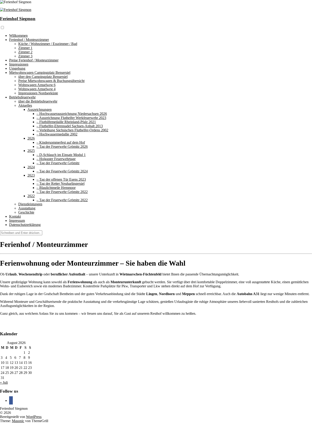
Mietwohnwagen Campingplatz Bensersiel (39, 72)
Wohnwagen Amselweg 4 (37, 89)
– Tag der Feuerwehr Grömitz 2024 (62, 171)
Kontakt (15, 216)
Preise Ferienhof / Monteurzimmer (33, 60)
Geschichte (26, 212)
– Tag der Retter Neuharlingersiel (61, 183)
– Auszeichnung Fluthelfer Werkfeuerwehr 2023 (71, 118)
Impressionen (18, 64)
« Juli (4, 382)
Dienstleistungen (30, 204)
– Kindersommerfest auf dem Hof (61, 142)
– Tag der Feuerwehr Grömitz (58, 163)
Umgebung (17, 68)
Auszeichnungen (39, 109)
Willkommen (18, 35)
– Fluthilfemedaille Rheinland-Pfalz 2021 (66, 122)
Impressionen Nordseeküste (38, 93)
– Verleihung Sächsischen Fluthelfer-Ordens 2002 (72, 130)
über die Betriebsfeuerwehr (37, 101)
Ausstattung (26, 208)
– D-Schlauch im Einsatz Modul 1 (61, 155)
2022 (31, 196)
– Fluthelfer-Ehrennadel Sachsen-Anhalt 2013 (70, 126)
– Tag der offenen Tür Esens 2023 (61, 179)
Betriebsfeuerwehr (22, 97)
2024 (31, 167)
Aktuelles (25, 105)
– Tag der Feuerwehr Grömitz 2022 (62, 192)
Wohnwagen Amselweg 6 (37, 85)
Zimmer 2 (25, 52)
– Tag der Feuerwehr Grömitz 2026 (62, 146)
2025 (31, 151)
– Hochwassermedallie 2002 (57, 134)
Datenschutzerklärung (25, 225)
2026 (31, 138)
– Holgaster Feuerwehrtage (56, 159)
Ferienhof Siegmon (17, 18)
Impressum (17, 220)
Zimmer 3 (25, 56)
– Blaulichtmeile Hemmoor (56, 188)
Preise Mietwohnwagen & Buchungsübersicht (51, 81)
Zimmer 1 (25, 48)
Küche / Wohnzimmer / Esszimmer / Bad (47, 44)
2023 (31, 175)
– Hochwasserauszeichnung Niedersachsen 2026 (72, 114)
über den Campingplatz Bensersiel (43, 77)
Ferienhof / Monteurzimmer (29, 40)
